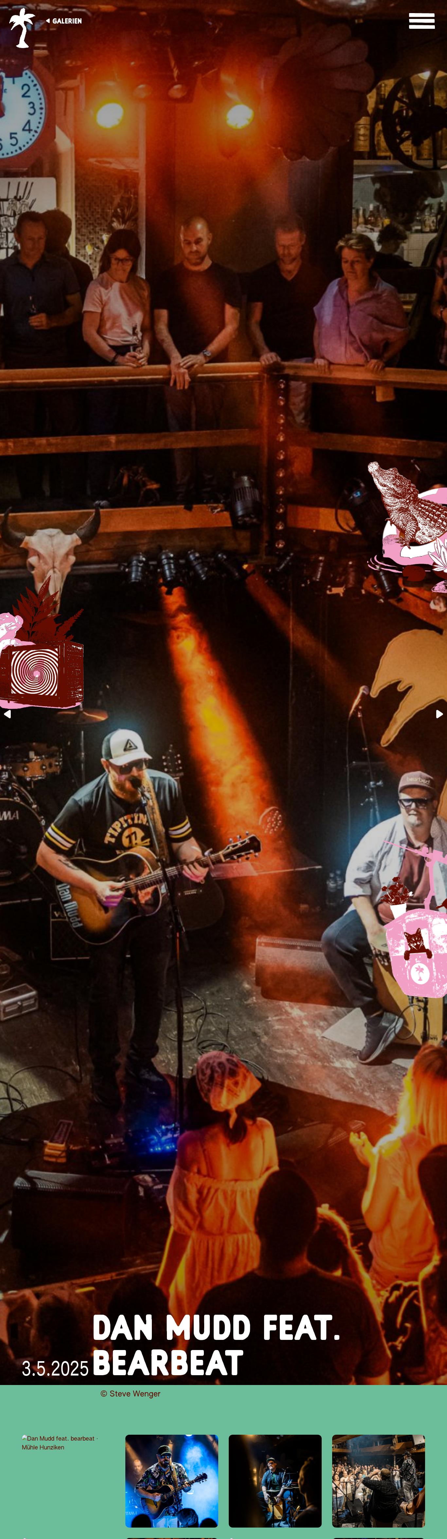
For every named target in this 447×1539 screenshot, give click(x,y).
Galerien (67, 21)
